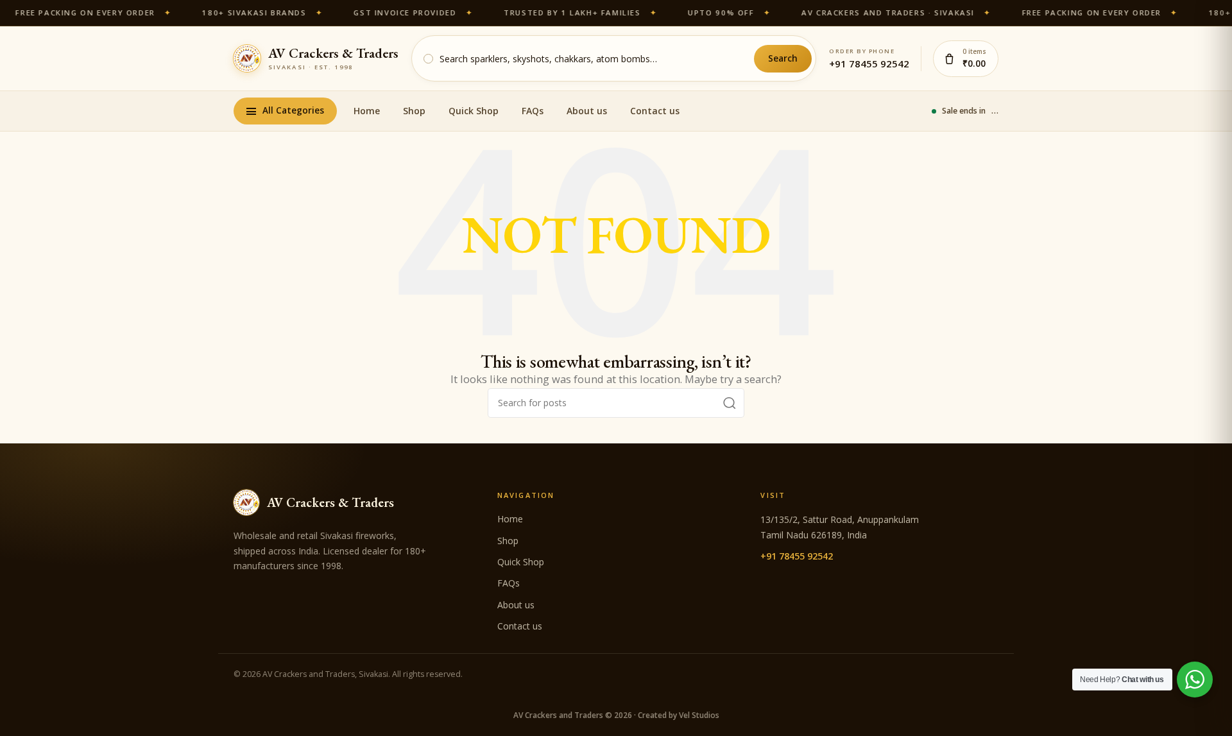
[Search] (729, 403)
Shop (414, 111)
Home (367, 111)
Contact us (655, 111)
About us (587, 111)
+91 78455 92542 (869, 63)
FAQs (532, 111)
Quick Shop (474, 111)
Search (783, 58)
